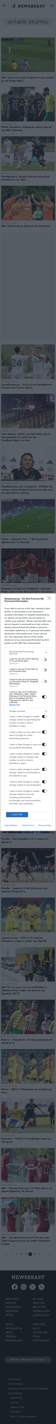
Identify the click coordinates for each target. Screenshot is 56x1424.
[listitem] (28, 652)
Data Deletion (11, 825)
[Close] (50, 599)
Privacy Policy (44, 825)
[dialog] (28, 712)
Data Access (28, 825)
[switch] (44, 659)
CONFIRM (17, 814)
